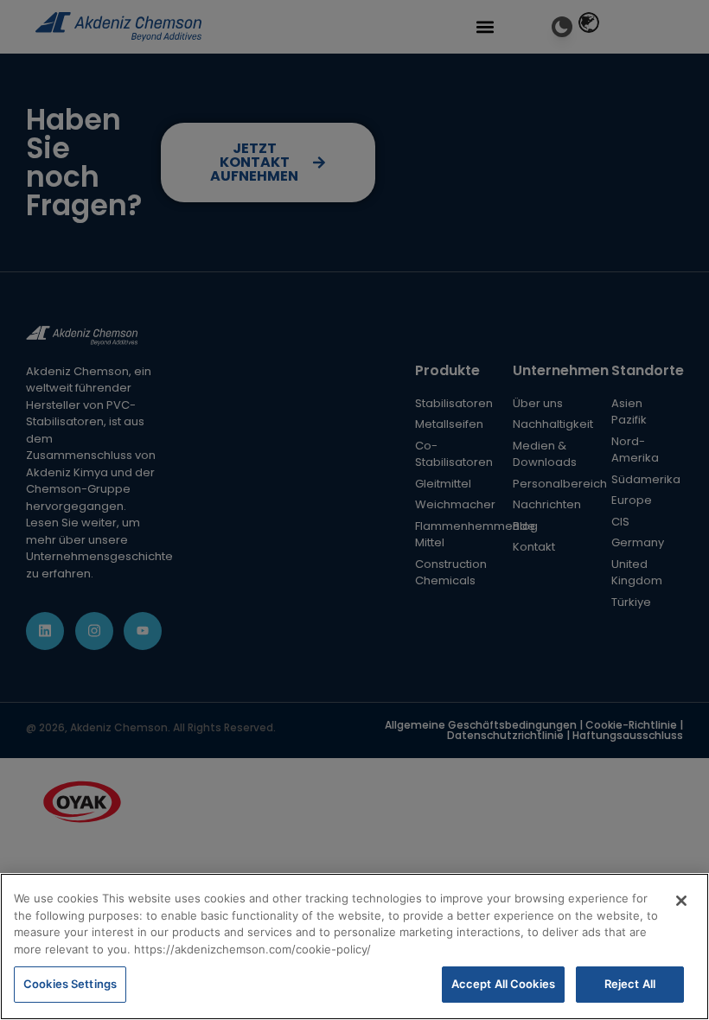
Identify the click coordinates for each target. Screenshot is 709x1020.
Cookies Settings (70, 984)
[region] (354, 946)
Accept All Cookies (503, 984)
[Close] (681, 901)
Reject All (629, 984)
